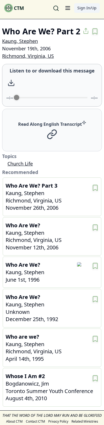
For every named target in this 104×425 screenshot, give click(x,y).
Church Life (20, 163)
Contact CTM (35, 421)
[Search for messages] (56, 8)
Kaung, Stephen (20, 41)
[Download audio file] (11, 83)
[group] (52, 85)
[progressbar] (52, 97)
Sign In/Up (87, 7)
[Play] (56, 83)
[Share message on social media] (86, 31)
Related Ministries (84, 421)
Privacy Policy (58, 421)
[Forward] (68, 83)
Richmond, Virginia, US (28, 56)
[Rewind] (45, 83)
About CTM (14, 421)
